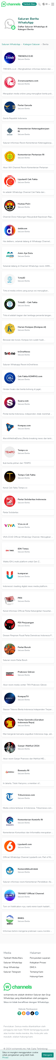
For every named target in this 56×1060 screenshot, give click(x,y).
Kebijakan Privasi (38, 962)
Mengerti (47, 1054)
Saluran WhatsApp (13, 962)
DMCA (33, 967)
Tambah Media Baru (13, 957)
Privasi (5, 1057)
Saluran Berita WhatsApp (28, 21)
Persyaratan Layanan (40, 957)
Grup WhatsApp (11, 967)
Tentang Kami (36, 971)
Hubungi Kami (36, 976)
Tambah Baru (29, 4)
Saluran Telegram (12, 971)
